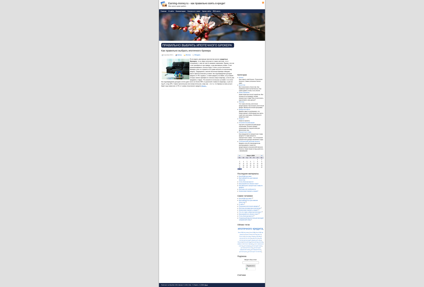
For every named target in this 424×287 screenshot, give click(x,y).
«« (239, 155)
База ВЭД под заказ (245, 176)
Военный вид (247, 242)
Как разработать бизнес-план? (248, 184)
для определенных (256, 249)
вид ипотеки (256, 238)
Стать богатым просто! (246, 182)
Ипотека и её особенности (247, 189)
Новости (241, 119)
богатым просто (257, 234)
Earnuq (179, 55)
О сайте (241, 204)
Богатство (242, 85)
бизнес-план (248, 234)
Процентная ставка (245, 132)
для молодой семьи (256, 245)
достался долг (243, 251)
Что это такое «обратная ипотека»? (250, 212)
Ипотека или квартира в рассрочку (250, 208)
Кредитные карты (244, 109)
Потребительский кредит (247, 122)
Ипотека (188, 55)
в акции (253, 236)
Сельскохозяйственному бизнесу (249, 141)
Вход (206, 285)
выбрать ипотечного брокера (245, 243)
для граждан (247, 245)
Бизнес (241, 77)
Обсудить (197, 55)
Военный (240, 242)
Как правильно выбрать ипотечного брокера (186, 50)
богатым (248, 236)
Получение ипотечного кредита (249, 206)
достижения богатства (247, 247)
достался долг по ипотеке (254, 251)
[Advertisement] (251, 57)
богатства (242, 236)
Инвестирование (244, 92)
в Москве (258, 236)
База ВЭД (252, 232)
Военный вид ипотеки (257, 242)
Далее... (204, 86)
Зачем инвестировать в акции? (248, 191)
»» (261, 155)
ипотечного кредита (250, 228)
